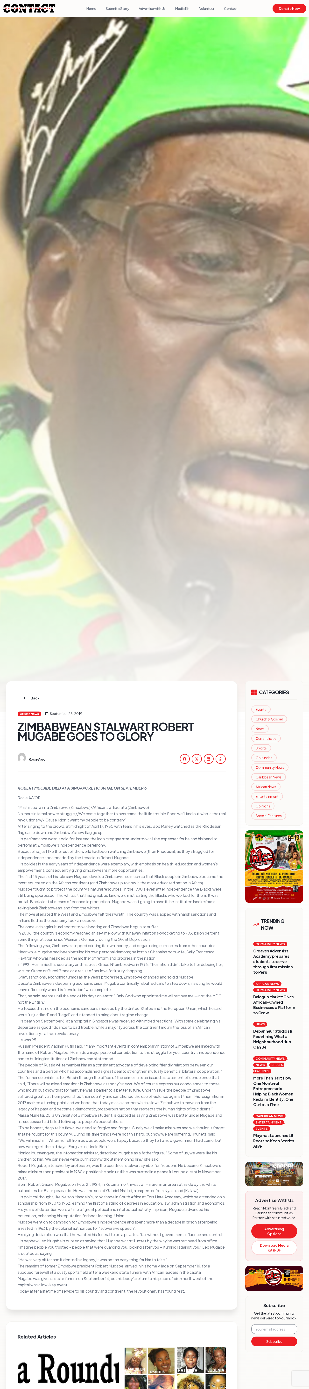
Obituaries (264, 758)
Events (261, 709)
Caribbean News (268, 777)
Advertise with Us (152, 8)
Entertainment (267, 796)
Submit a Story (117, 8)
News (260, 729)
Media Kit (182, 8)
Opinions (263, 806)
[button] (185, 758)
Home (91, 8)
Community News (270, 767)
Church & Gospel (269, 719)
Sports (261, 748)
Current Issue (266, 738)
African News (266, 786)
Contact (231, 8)
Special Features (269, 815)
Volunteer (206, 8)
